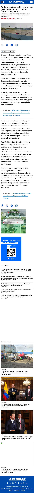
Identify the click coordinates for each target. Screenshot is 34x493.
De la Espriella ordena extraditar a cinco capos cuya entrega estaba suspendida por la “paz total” (17, 438)
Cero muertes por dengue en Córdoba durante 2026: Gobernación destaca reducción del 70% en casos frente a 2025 (16, 271)
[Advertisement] (17, 319)
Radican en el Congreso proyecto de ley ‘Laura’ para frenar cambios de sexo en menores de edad (14, 471)
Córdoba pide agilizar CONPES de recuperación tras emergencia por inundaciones (16, 296)
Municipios (11, 18)
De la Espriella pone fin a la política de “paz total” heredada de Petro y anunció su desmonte (15, 405)
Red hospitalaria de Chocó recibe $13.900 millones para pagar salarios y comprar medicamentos (15, 373)
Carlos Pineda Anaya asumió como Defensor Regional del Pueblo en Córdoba (15, 284)
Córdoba (4, 18)
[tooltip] (2, 45)
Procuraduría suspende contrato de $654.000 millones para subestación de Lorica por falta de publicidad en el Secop (17, 278)
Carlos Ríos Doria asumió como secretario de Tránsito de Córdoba (16, 290)
